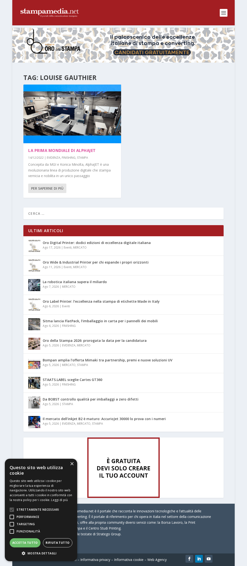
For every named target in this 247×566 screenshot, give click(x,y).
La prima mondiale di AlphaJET (62, 150)
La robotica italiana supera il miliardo (75, 281)
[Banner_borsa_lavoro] (123, 496)
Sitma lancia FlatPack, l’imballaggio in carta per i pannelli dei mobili (100, 321)
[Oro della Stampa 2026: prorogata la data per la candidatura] (34, 344)
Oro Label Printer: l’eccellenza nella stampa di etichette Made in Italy (101, 301)
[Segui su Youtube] (209, 559)
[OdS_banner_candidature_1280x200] (123, 61)
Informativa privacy (95, 559)
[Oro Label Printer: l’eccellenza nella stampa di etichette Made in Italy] (34, 305)
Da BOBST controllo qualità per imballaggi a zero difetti (90, 399)
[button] (41, 553)
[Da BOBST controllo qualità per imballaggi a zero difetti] (34, 402)
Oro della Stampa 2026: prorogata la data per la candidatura (95, 340)
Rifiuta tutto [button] (57, 543)
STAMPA (82, 158)
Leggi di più (59, 500)
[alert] (41, 510)
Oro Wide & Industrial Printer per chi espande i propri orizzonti (96, 262)
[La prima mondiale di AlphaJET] (72, 114)
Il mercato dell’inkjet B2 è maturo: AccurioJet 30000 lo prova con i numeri (104, 418)
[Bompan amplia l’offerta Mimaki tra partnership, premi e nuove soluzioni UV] (34, 363)
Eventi (68, 247)
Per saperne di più (47, 188)
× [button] (72, 464)
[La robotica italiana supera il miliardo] (34, 285)
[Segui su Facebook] (189, 559)
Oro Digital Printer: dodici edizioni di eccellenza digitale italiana (97, 242)
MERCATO (80, 247)
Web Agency (157, 559)
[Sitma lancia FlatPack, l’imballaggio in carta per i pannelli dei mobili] (34, 324)
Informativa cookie (129, 559)
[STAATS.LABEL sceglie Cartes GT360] (34, 383)
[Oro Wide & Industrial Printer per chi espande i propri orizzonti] (34, 265)
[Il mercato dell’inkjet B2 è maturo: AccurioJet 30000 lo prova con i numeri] (34, 422)
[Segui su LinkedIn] (199, 559)
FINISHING (68, 158)
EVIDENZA (53, 158)
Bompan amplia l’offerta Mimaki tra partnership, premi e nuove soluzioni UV (107, 360)
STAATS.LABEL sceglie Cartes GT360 (72, 379)
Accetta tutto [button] (25, 543)
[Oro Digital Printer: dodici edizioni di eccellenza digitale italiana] (34, 246)
